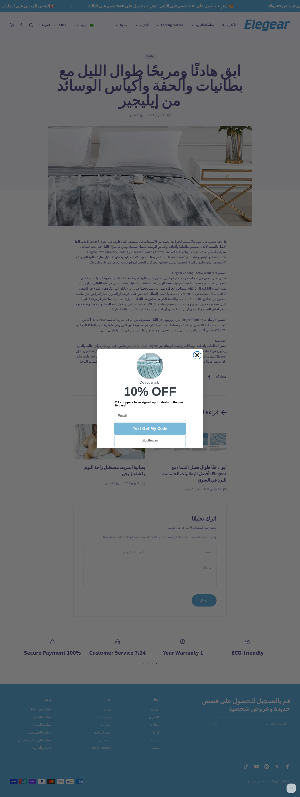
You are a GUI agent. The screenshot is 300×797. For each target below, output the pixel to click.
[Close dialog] (197, 355)
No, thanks (150, 440)
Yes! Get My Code (150, 428)
